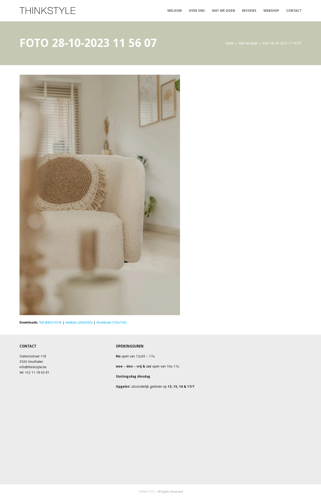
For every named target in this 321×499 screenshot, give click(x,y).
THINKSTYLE (147, 491)
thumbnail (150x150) (111, 322)
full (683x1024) (50, 322)
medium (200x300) (79, 322)
